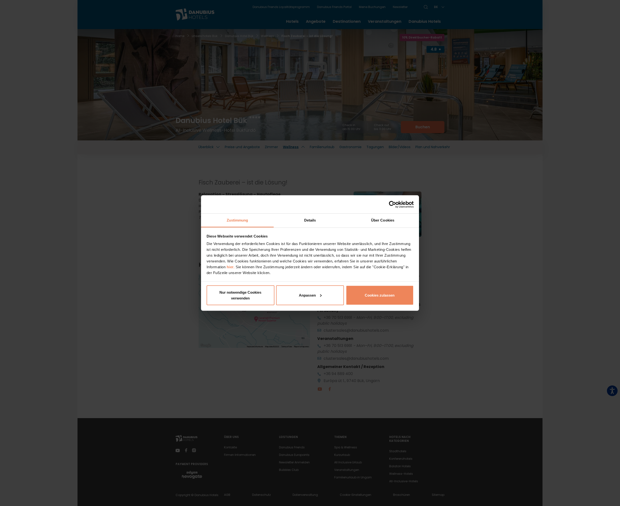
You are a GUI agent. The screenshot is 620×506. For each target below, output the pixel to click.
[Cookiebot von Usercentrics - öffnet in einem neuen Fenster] (392, 204)
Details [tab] (310, 220)
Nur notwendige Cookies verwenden (240, 295)
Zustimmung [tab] (237, 220)
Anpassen (307, 295)
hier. (231, 267)
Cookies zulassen (380, 295)
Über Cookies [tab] (382, 220)
